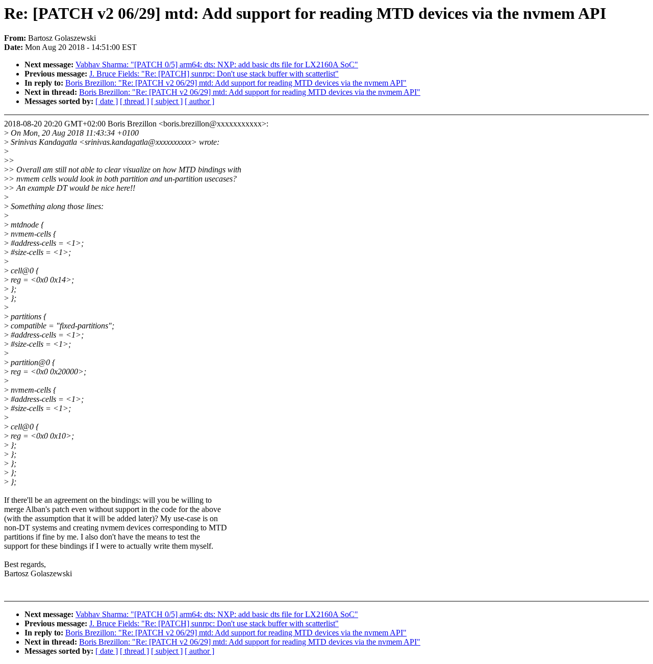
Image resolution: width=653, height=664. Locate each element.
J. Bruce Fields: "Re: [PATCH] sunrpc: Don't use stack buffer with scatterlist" (214, 73)
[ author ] (199, 101)
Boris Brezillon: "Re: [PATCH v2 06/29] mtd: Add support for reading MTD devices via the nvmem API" (236, 83)
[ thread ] (134, 101)
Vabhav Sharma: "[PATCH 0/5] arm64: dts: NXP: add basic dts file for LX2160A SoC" (217, 64)
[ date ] (106, 101)
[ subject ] (167, 101)
